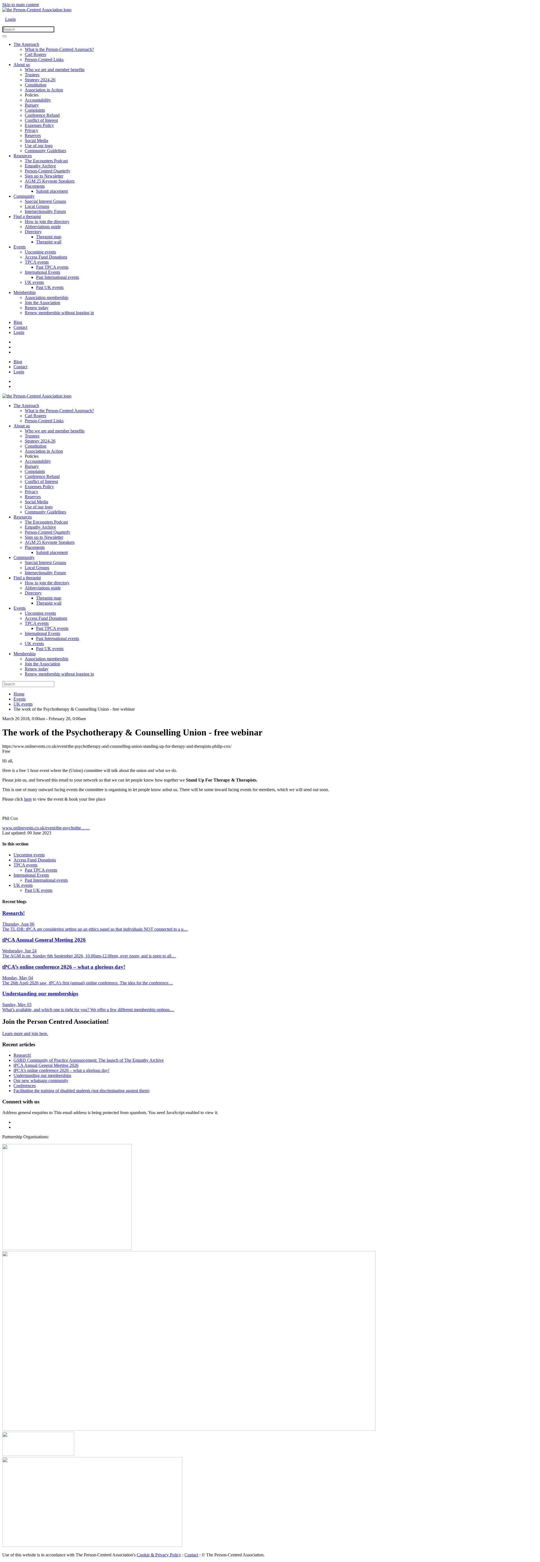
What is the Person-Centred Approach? (59, 49)
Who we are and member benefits (54, 69)
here (28, 799)
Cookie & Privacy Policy (159, 1554)
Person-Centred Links (44, 59)
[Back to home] (36, 9)
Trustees (32, 74)
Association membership (46, 297)
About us (22, 64)
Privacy (31, 130)
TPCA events (37, 262)
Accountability (38, 100)
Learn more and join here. (25, 1033)
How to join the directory (47, 221)
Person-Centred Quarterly (47, 171)
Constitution (35, 84)
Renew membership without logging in (59, 312)
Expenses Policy (39, 125)
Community (24, 196)
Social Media (36, 140)
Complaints (35, 110)
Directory (33, 231)
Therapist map (48, 236)
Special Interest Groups (45, 201)
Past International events (57, 277)
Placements (35, 186)
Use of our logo (39, 145)
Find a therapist (27, 216)
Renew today (36, 307)
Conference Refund (42, 115)
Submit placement (52, 191)
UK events (34, 282)
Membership (25, 292)
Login (10, 19)
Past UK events (50, 287)
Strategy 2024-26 (40, 79)
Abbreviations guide (43, 226)
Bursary (32, 105)
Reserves (33, 135)
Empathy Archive (40, 165)
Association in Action (44, 89)
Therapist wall (48, 241)
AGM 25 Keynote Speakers (50, 181)
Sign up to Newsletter (44, 176)
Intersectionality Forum (45, 211)
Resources (23, 155)
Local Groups (37, 206)
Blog (18, 322)
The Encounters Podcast (46, 160)
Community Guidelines (45, 150)
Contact (20, 327)
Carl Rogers (35, 54)
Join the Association (42, 302)
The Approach (26, 44)
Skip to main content (20, 4)
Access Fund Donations (46, 257)
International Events (42, 272)
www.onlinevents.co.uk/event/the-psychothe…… (46, 827)
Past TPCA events (52, 267)
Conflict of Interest (41, 120)
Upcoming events (40, 252)
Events (20, 246)
